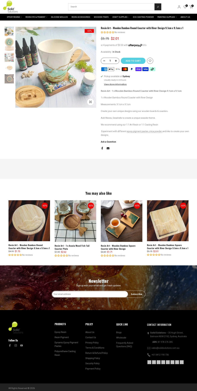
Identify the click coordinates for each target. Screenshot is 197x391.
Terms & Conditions (94, 347)
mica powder (155, 131)
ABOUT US (185, 17)
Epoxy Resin (60, 332)
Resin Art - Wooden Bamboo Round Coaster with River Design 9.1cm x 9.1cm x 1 (29, 246)
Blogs (119, 332)
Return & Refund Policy (96, 353)
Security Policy (92, 363)
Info (145, 45)
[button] (108, 32)
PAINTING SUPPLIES (166, 17)
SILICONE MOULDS (59, 17)
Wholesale (121, 337)
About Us (89, 332)
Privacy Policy (92, 342)
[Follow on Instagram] (15, 345)
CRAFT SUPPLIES (119, 17)
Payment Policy (93, 368)
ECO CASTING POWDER (143, 17)
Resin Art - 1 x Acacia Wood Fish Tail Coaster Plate (72, 247)
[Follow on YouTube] (21, 345)
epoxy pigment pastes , (138, 131)
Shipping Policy (92, 358)
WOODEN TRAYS (101, 17)
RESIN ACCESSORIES (81, 17)
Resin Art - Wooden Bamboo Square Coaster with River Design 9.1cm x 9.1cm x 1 (167, 246)
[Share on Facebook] (102, 148)
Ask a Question (108, 142)
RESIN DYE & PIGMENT (35, 17)
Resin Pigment (62, 337)
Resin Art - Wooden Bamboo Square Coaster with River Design (118, 247)
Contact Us (90, 337)
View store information (115, 84)
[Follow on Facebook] (9, 345)
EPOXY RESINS (13, 17)
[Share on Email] (108, 148)
